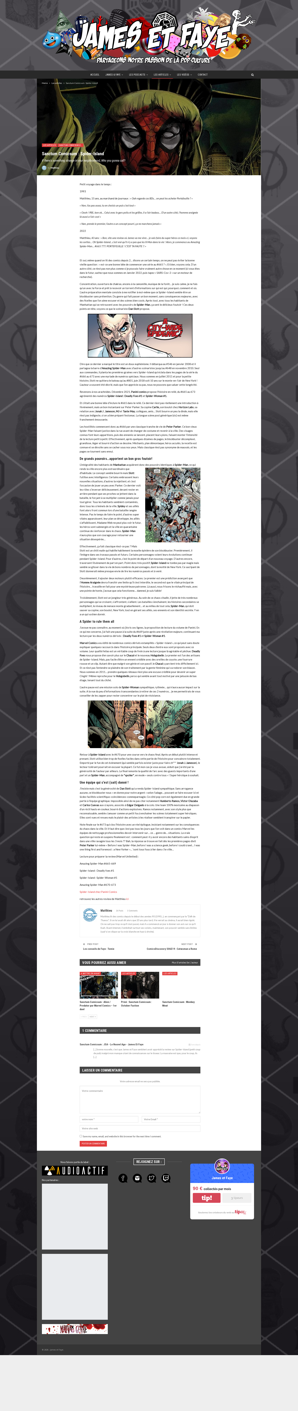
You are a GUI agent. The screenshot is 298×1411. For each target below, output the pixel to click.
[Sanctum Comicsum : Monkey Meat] (181, 985)
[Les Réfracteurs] (75, 1203)
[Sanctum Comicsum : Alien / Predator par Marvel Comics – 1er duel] (99, 985)
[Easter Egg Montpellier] (75, 1188)
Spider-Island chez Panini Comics (98, 891)
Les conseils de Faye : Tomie (98, 948)
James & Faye (113, 74)
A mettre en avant (90, 973)
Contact (203, 74)
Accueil (95, 74)
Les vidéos (183, 74)
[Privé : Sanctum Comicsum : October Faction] (140, 985)
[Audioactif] (75, 1170)
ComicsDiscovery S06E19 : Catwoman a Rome (172, 948)
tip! (207, 1198)
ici (127, 898)
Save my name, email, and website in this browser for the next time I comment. (122, 1136)
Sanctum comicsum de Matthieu (71, 145)
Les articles (161, 74)
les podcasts (137, 74)
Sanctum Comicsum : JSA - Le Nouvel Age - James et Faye (111, 1044)
